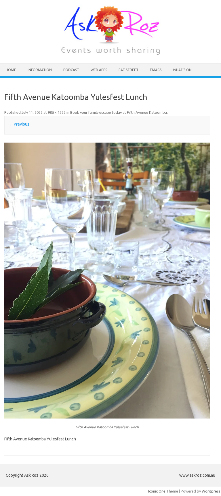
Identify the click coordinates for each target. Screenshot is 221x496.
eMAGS (155, 70)
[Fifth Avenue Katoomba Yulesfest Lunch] (107, 281)
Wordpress (211, 491)
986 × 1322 (57, 112)
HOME (11, 70)
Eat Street (128, 70)
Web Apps (99, 70)
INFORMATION (40, 70)
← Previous (19, 124)
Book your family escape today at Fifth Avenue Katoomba (118, 112)
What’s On (182, 70)
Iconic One (156, 491)
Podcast (71, 70)
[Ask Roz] (110, 53)
